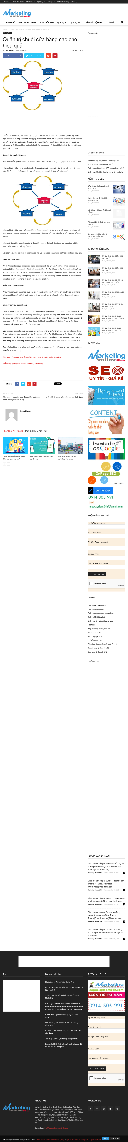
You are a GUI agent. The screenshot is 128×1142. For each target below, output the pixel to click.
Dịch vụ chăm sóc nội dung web (100, 621)
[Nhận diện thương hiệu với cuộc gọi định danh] (42, 445)
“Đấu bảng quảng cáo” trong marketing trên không (23, 363)
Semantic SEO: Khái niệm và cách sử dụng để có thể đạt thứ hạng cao (63, 1045)
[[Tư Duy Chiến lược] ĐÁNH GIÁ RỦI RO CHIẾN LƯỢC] (94, 307)
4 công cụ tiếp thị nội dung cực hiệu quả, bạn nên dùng (63, 1031)
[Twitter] (110, 1108)
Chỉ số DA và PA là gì (96, 640)
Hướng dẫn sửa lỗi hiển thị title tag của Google (98, 199)
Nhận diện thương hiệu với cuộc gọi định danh (64, 397)
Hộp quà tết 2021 (96, 1140)
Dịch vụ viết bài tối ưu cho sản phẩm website (105, 172)
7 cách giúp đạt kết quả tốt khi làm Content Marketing (62, 996)
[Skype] (103, 1108)
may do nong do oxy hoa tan (99, 628)
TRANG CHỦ (7, 2)
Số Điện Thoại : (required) (98, 542)
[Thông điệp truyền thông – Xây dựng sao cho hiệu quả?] (15, 445)
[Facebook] (90, 1108)
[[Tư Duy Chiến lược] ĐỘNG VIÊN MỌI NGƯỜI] (94, 295)
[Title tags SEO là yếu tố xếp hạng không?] (119, 225)
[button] (122, 22)
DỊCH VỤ (40, 2)
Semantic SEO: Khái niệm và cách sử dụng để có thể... (97, 235)
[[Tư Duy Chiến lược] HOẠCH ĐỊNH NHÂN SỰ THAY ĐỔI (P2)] (94, 319)
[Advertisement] (79, 12)
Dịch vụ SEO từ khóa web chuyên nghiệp (50, 1140)
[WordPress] (117, 1108)
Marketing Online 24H (95, 873)
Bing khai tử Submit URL (97, 652)
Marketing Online (18, 2)
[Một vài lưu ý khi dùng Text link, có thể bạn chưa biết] (119, 213)
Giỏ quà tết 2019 (94, 632)
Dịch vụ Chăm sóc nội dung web (77, 1140)
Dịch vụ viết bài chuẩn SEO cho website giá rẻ (106, 168)
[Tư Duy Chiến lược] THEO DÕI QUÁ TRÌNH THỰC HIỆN (112, 281)
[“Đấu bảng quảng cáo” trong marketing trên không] (70, 445)
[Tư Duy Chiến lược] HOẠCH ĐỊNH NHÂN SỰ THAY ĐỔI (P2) (113, 317)
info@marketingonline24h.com (56, 1128)
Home (5, 29)
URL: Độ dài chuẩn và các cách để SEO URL (63, 1003)
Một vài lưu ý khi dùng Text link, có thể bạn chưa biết (62, 1023)
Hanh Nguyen (9, 50)
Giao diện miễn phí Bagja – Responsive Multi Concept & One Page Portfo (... (106, 899)
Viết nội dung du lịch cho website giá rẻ (103, 160)
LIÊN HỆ (74, 2)
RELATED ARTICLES (13, 430)
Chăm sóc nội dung (63, 2)
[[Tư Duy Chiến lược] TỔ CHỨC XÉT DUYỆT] (94, 259)
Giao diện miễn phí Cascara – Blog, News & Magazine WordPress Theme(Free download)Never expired (105, 915)
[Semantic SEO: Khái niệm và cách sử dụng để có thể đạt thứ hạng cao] (119, 237)
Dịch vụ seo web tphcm (97, 605)
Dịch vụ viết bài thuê (96, 609)
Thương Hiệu (7, 33)
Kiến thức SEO (30, 2)
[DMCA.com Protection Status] (111, 1140)
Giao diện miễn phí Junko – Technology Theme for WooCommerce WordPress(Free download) (106, 883)
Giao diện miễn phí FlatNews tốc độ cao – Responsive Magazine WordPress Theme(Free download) (106, 866)
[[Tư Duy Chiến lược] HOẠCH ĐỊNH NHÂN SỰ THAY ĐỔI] (94, 331)
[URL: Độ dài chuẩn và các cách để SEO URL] (119, 189)
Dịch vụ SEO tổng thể (96, 617)
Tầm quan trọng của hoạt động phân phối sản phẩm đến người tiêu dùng (32, 356)
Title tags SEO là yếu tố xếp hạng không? (61, 1038)
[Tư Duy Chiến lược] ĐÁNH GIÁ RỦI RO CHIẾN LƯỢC (112, 305)
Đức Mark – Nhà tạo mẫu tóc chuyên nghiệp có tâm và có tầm (64, 988)
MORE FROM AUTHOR (36, 430)
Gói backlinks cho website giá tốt (101, 164)
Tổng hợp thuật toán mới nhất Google (103, 644)
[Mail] (97, 1108)
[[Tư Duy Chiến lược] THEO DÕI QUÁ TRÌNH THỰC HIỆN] (94, 283)
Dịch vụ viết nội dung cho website (101, 613)
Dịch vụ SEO (51, 2)
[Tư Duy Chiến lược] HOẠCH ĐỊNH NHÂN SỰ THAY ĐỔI (112, 329)
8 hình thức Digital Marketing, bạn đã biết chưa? (61, 1015)
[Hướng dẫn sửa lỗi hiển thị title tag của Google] (119, 201)
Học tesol (91, 624)
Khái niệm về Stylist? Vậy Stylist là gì (59, 982)
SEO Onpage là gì (95, 636)
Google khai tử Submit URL (98, 648)
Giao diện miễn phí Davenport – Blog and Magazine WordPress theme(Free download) (105, 932)
